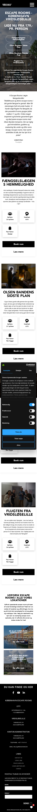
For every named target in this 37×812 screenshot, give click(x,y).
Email (7, 793)
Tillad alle (18, 432)
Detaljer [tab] (18, 370)
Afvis (18, 445)
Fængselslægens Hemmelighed (18, 182)
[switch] (32, 410)
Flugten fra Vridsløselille (18, 513)
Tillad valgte (18, 438)
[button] (32, 4)
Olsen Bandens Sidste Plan (18, 294)
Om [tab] (30, 370)
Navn (6, 785)
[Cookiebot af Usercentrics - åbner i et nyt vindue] (26, 365)
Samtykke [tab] (6, 370)
